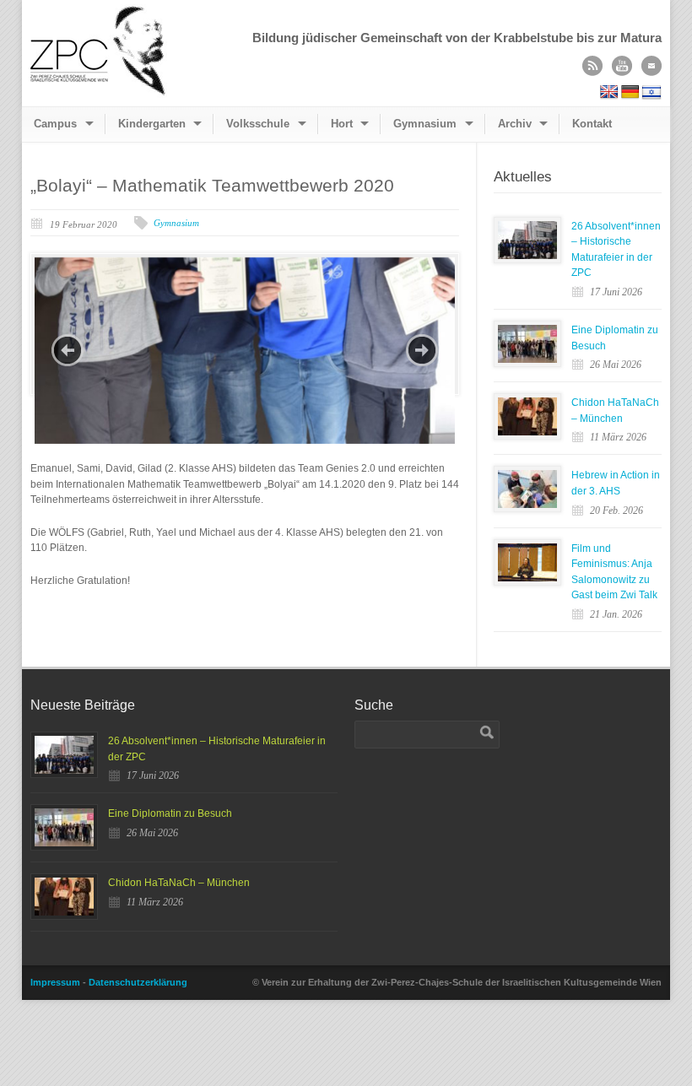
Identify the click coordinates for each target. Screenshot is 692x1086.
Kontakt (592, 123)
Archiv (515, 123)
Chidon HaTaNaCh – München (179, 883)
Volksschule (257, 123)
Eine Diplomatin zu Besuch (170, 813)
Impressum (55, 982)
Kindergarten (152, 123)
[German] (630, 92)
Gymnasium (425, 123)
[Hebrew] (651, 92)
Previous (67, 350)
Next (422, 350)
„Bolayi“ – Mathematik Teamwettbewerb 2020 (212, 185)
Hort (342, 123)
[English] (609, 92)
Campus (55, 123)
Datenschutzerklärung (138, 982)
